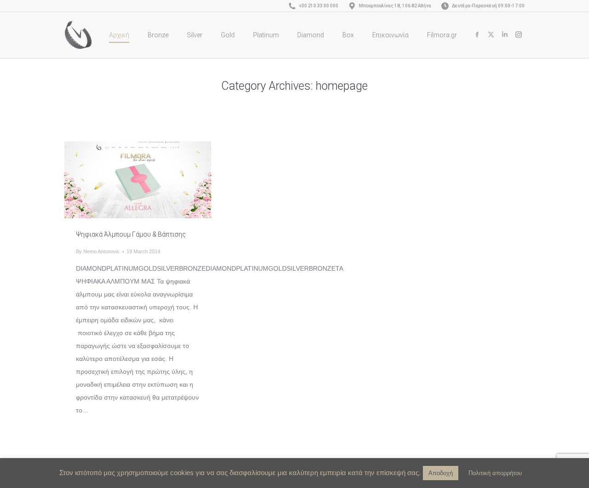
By (98, 251)
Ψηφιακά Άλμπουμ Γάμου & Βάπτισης (131, 234)
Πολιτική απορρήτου (495, 473)
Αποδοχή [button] (440, 473)
